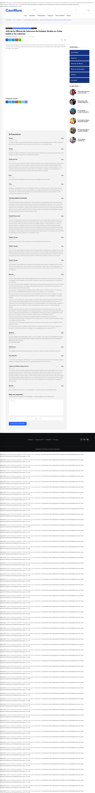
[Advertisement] (36, 62)
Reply (62, 136)
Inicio (25, 15)
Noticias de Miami (60, 15)
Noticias (69, 15)
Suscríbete (30, 437)
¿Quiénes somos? (39, 437)
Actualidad (32, 15)
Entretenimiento (41, 15)
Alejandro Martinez (12, 34)
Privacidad (55, 437)
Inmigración (50, 15)
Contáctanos (48, 437)
